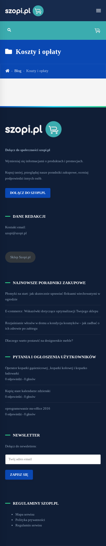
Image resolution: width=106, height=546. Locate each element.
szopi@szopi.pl (16, 233)
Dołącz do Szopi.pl (28, 193)
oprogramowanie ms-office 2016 (27, 408)
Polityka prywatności (30, 520)
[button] (95, 30)
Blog (17, 71)
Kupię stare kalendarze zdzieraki (27, 391)
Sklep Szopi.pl (20, 257)
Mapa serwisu (24, 514)
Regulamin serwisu (28, 525)
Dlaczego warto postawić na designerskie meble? (39, 340)
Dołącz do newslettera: (21, 446)
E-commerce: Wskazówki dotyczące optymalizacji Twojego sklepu (51, 311)
